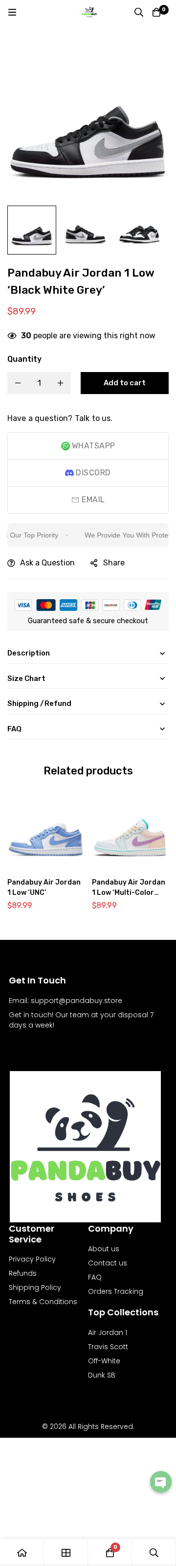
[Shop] (66, 1552)
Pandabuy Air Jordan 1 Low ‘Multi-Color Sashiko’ (128, 892)
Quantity (24, 359)
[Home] (22, 1552)
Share (114, 562)
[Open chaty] (161, 1482)
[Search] (139, 12)
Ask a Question (47, 562)
